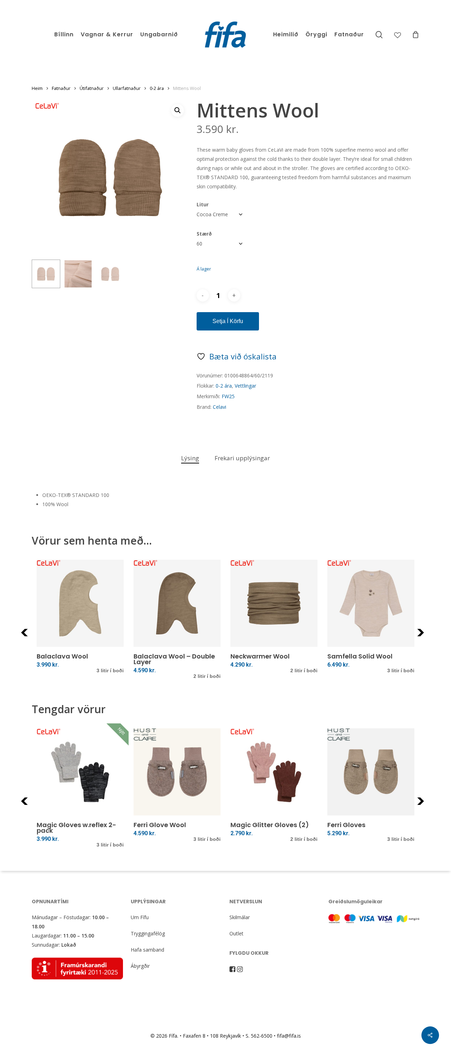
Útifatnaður (92, 88)
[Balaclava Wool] (80, 603)
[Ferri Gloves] (370, 771)
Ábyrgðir (140, 966)
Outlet (236, 933)
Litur (203, 204)
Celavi (219, 406)
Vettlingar (245, 385)
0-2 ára (157, 88)
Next (430, 636)
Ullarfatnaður (127, 88)
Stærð (204, 233)
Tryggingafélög (148, 933)
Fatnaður (61, 88)
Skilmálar (239, 917)
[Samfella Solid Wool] (370, 603)
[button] (177, 110)
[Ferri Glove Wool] (177, 771)
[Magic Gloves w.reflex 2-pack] (80, 771)
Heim (37, 88)
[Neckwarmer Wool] (273, 603)
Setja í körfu (227, 321)
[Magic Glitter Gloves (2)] (273, 771)
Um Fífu (140, 917)
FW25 (228, 396)
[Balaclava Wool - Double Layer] (177, 603)
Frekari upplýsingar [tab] (242, 458)
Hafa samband (147, 949)
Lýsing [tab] (190, 458)
